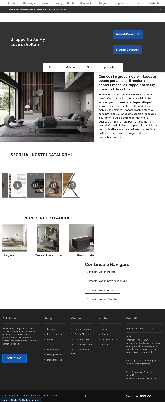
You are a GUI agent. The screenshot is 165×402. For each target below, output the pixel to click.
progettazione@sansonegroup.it (142, 349)
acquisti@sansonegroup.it (139, 352)
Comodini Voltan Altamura (102, 290)
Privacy (5, 400)
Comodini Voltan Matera (101, 271)
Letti (104, 329)
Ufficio (139, 3)
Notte (71, 3)
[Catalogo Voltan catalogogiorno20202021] (17, 185)
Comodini (40, 10)
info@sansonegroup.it (137, 340)
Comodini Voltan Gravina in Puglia (107, 281)
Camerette (87, 3)
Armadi (105, 344)
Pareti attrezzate (55, 334)
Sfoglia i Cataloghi (127, 49)
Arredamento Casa (24, 10)
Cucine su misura (83, 339)
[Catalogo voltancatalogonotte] (35, 185)
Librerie (51, 329)
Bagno (103, 3)
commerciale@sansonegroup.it (141, 346)
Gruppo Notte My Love (57, 10)
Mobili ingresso (54, 360)
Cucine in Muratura (84, 344)
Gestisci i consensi (31, 400)
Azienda (13, 3)
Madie (50, 339)
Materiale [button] (71, 67)
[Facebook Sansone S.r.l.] (86, 396)
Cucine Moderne (83, 329)
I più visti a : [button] (110, 67)
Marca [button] (51, 67)
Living (58, 3)
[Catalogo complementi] (53, 185)
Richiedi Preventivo (128, 34)
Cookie (14, 400)
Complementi (121, 3)
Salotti (50, 344)
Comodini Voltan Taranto (102, 299)
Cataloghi (29, 3)
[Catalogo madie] (71, 185)
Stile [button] (89, 67)
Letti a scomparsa (111, 339)
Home (10, 10)
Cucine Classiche (83, 334)
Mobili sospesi (54, 349)
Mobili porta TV (54, 355)
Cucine (45, 3)
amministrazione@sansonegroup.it (143, 343)
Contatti (153, 3)
